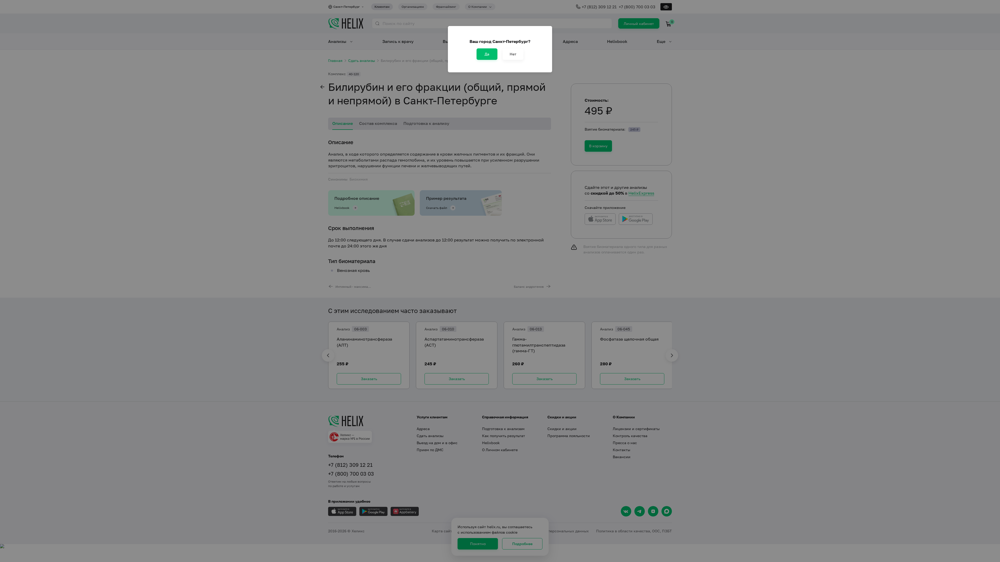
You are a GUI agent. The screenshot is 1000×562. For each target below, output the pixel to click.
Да (487, 54)
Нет (513, 54)
